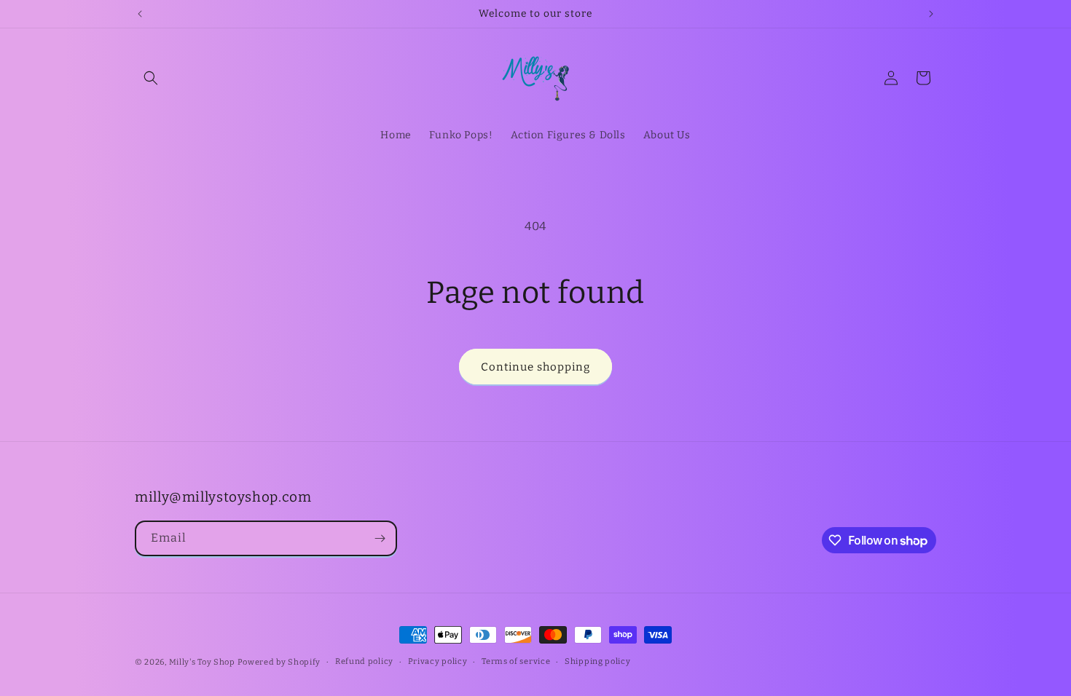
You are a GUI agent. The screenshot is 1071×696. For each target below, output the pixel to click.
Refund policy (364, 661)
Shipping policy (598, 661)
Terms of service (516, 661)
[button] (151, 78)
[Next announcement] (931, 14)
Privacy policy (438, 661)
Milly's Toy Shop (202, 662)
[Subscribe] (380, 538)
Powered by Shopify (279, 662)
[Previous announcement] (140, 14)
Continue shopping (535, 366)
